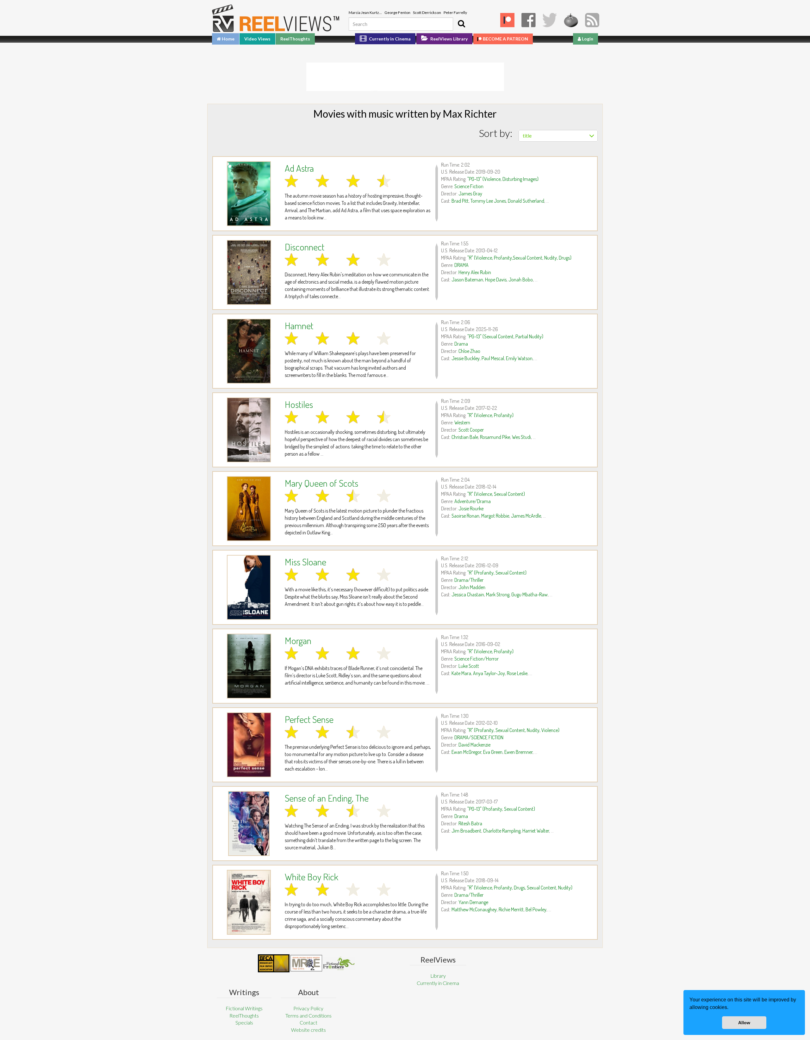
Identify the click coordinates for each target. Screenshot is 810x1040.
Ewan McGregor (466, 752)
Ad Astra (299, 168)
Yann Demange (473, 902)
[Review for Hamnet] (248, 351)
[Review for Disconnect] (248, 272)
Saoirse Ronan (465, 516)
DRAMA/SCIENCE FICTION (478, 737)
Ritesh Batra (470, 823)
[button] (731, 1008)
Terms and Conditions (308, 1015)
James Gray (470, 193)
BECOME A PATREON (505, 38)
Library (438, 976)
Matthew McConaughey (474, 909)
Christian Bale (465, 437)
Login (587, 38)
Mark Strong (497, 594)
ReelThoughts (295, 38)
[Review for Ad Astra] (248, 193)
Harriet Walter (535, 831)
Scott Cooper (471, 430)
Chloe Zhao (469, 351)
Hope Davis (496, 279)
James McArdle (526, 516)
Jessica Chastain (468, 594)
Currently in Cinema (389, 38)
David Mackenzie (474, 745)
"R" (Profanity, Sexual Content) (496, 572)
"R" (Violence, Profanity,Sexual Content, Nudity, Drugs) (519, 258)
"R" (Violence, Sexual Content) (496, 494)
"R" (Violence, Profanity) (490, 415)
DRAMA (461, 265)
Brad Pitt (460, 201)
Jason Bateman (467, 279)
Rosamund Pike (495, 437)
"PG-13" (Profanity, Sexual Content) (501, 809)
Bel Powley (536, 909)
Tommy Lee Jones (488, 201)
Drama (461, 344)
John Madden (471, 587)
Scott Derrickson (427, 12)
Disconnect (304, 247)
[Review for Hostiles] (248, 429)
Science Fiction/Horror (476, 658)
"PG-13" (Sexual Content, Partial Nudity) (505, 336)
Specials (244, 1022)
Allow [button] (744, 1022)
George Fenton (397, 12)
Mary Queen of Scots (321, 483)
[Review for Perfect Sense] (248, 744)
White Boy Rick (311, 877)
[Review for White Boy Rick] (248, 902)
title (527, 135)
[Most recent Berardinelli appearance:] (339, 963)
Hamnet (299, 325)
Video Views (257, 38)
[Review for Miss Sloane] (248, 587)
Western (462, 422)
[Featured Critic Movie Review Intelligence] (274, 963)
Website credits (308, 1030)
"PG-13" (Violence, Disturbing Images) (503, 179)
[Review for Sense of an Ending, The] (248, 823)
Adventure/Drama (472, 501)
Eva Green (492, 752)
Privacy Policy (308, 1008)
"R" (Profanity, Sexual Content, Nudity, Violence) (513, 730)
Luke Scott (468, 666)
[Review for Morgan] (248, 666)
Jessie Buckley (466, 358)
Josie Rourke (470, 508)
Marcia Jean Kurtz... (365, 12)
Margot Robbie (495, 516)
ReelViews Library (448, 38)
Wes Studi (521, 437)
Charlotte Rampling (501, 831)
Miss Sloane (305, 562)
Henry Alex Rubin (474, 272)
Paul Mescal (493, 358)
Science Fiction (468, 186)
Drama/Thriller (468, 580)
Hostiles (299, 404)
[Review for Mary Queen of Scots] (248, 508)
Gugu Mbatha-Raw (529, 594)
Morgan (298, 640)
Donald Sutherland (526, 201)
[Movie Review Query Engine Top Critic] (306, 963)
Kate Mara (461, 673)
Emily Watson (519, 358)
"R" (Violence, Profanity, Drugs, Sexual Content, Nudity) (519, 887)
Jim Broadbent (466, 831)
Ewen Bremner (518, 752)
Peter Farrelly (455, 12)
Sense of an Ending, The (327, 798)
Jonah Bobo (520, 279)
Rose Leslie (517, 673)
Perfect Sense (309, 719)
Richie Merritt (511, 909)
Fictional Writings (244, 1008)
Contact (308, 1022)
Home (227, 38)
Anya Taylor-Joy (489, 673)
